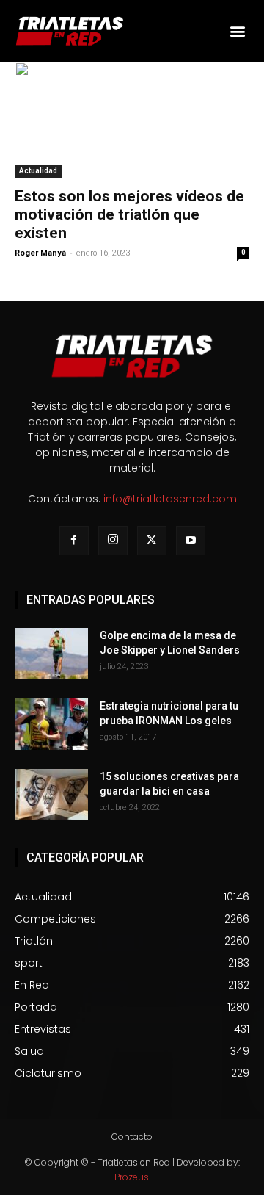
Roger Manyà (40, 253)
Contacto (132, 1136)
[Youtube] (190, 540)
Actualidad (38, 171)
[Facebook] (74, 540)
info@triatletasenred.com (170, 498)
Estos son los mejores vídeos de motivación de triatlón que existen (129, 214)
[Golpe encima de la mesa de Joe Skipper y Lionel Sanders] (51, 653)
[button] (237, 30)
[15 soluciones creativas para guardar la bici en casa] (51, 794)
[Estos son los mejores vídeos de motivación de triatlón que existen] (132, 120)
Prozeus (131, 1177)
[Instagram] (113, 540)
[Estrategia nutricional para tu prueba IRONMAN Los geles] (51, 724)
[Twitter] (151, 540)
